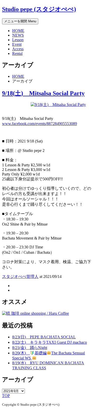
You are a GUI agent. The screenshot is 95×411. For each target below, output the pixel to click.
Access (18, 49)
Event (17, 44)
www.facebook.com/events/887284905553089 (39, 123)
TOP (6, 395)
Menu (20, 21)
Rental (17, 53)
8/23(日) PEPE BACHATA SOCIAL (44, 337)
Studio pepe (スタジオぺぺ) (39, 9)
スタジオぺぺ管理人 (20, 276)
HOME (18, 30)
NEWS (18, 35)
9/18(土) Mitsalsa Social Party (43, 93)
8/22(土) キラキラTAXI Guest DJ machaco (49, 342)
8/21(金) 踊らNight (29, 347)
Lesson (18, 40)
